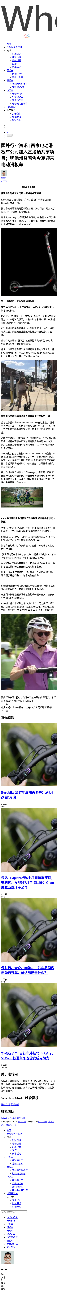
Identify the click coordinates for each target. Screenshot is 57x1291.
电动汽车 (11, 1234)
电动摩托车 (17, 94)
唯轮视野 (16, 60)
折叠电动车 (17, 97)
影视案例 (15, 1104)
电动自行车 (12, 1217)
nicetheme (42, 1121)
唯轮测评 (16, 54)
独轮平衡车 (17, 77)
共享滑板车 (12, 1244)
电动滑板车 (12, 1221)
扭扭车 (10, 1227)
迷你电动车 (17, 100)
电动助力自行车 (20, 104)
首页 (9, 44)
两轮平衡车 (17, 74)
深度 (14, 64)
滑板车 (10, 80)
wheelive (22, 1121)
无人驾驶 (11, 1247)
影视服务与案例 (14, 47)
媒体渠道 (16, 117)
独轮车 (10, 1241)
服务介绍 (5, 1104)
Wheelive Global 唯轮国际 (13, 1118)
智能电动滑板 (18, 87)
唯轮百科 (16, 57)
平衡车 (10, 70)
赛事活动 (16, 67)
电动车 (10, 90)
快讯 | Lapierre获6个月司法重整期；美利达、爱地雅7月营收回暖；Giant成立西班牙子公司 (27, 882)
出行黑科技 (12, 107)
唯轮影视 (16, 120)
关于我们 (16, 113)
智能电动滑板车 (20, 84)
